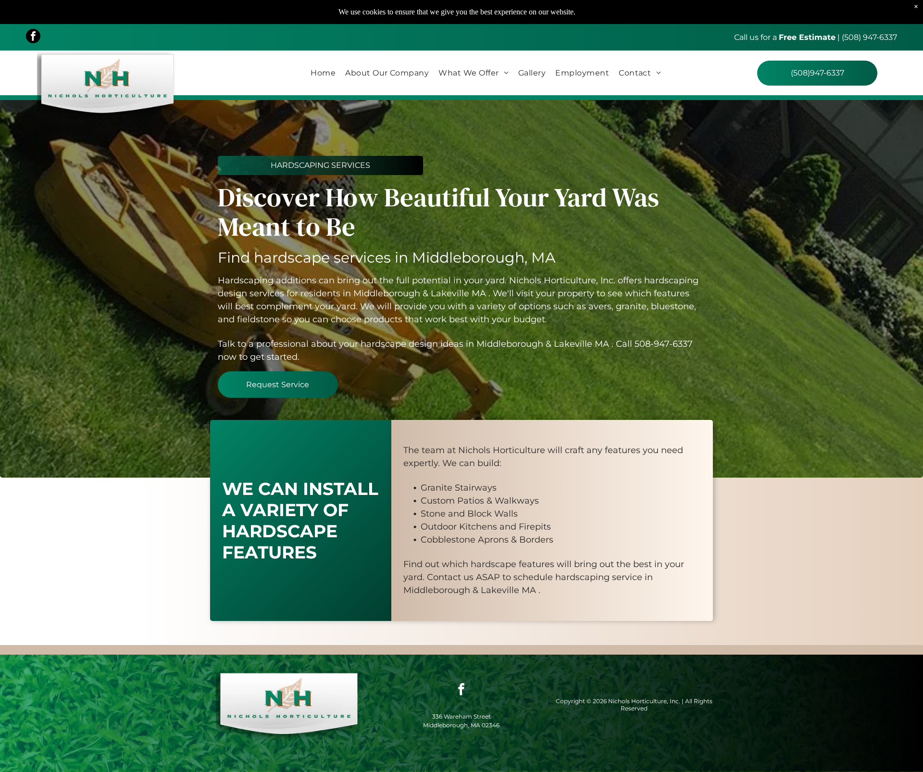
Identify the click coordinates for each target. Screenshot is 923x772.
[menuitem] (323, 73)
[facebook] (33, 37)
